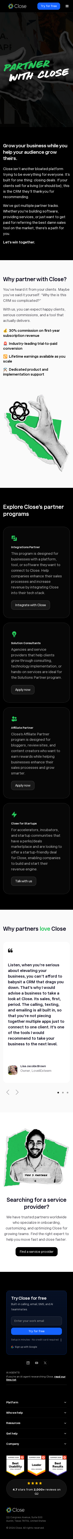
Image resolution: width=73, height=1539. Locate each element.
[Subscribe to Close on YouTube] (36, 1362)
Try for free (49, 6)
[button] (67, 6)
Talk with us (23, 881)
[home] (17, 6)
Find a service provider (37, 1252)
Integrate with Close (30, 605)
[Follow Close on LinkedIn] (28, 1362)
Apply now (22, 690)
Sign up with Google (26, 1347)
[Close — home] (36, 1510)
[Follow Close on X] (45, 1362)
